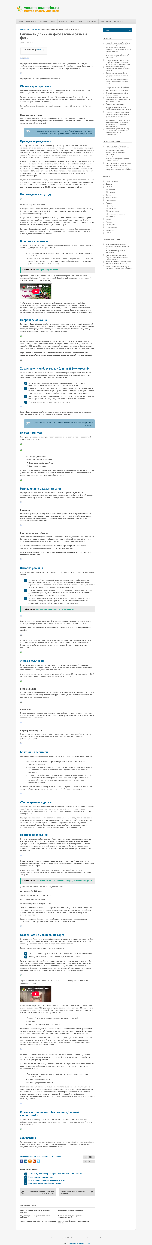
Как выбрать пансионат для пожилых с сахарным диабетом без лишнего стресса (118, 49)
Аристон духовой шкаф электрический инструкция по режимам (55, 1174)
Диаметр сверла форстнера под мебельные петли (117, 160)
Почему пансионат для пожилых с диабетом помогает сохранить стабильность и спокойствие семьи (118, 62)
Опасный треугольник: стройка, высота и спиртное (117, 94)
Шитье (72, 21)
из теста (112, 216)
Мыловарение (92, 21)
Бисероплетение (112, 181)
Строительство (31, 21)
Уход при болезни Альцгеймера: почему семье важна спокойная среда (117, 81)
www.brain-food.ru (83, 1244)
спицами (112, 192)
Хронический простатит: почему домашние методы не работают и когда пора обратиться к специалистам (118, 131)
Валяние (109, 184)
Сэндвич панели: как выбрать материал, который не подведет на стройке (118, 75)
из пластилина (114, 211)
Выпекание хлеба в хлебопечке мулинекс (45, 1183)
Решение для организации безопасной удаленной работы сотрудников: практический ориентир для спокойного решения (118, 107)
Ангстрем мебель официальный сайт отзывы (73, 1222)
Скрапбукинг (110, 225)
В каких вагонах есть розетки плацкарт (118, 164)
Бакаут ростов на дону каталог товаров (74, 1192)
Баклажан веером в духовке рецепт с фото (42, 1192)
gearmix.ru (71, 1244)
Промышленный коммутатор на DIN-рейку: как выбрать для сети (117, 87)
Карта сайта (118, 21)
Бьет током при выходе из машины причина (35, 1211)
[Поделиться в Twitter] (38, 1161)
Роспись (81, 21)
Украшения (63, 21)
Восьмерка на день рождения (70, 1210)
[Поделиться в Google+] (34, 1161)
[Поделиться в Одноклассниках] (30, 1161)
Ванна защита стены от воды (40, 1177)
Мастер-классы (105, 21)
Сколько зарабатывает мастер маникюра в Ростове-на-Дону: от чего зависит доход (118, 99)
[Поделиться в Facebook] (21, 1161)
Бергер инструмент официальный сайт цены (119, 169)
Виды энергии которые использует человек (35, 1217)
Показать (39, 50)
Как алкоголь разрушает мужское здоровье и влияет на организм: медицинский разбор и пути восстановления (118, 123)
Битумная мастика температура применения (118, 147)
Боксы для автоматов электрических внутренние (115, 152)
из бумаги (112, 206)
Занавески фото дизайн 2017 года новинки (38, 1221)
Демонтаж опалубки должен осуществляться (70, 1217)
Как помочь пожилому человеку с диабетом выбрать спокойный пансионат (118, 56)
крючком (112, 189)
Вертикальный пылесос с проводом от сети (46, 1180)
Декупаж (109, 195)
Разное (108, 219)
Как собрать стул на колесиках (117, 90)
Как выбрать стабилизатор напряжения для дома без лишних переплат (118, 68)
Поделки (43, 21)
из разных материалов (117, 214)
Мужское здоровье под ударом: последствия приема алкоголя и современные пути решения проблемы (117, 115)
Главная (20, 21)
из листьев (113, 208)
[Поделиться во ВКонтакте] (25, 1161)
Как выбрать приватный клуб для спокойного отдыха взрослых (118, 44)
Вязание (53, 21)
